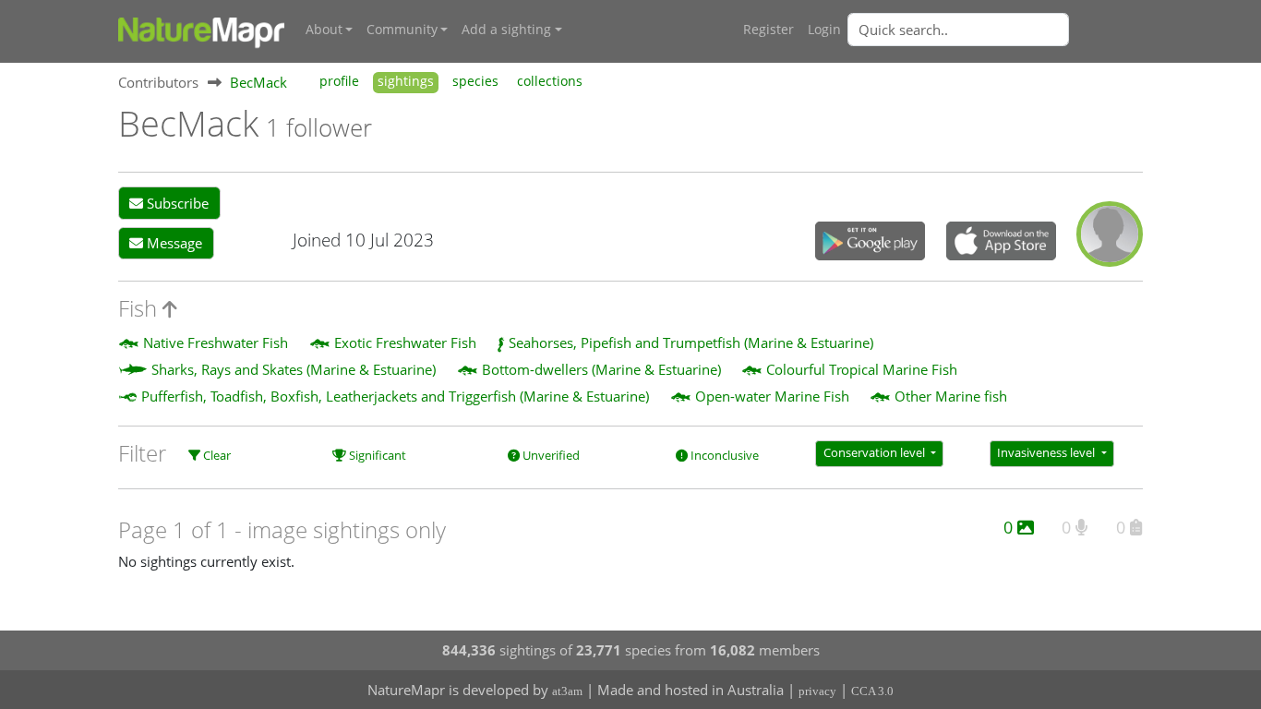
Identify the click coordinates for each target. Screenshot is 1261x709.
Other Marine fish (951, 396)
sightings (406, 81)
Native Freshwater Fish (215, 342)
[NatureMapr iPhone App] (1001, 243)
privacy (817, 691)
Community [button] (402, 29)
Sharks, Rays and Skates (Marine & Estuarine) (293, 369)
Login (824, 29)
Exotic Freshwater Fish (405, 342)
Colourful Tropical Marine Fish (861, 369)
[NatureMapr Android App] (870, 243)
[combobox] (995, 29)
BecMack (258, 82)
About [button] (324, 29)
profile (339, 81)
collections (549, 81)
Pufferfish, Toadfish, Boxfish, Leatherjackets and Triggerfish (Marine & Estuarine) (395, 396)
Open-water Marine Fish (772, 396)
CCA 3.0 (872, 691)
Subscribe (176, 203)
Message (172, 243)
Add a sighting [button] (506, 29)
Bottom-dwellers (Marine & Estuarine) (601, 369)
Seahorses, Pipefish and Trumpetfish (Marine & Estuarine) (691, 342)
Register (768, 29)
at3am (567, 691)
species (475, 81)
